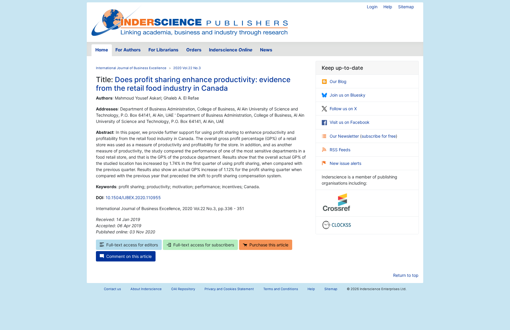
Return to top (406, 275)
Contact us (112, 289)
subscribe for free (379, 136)
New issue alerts (345, 163)
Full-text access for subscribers (203, 244)
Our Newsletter (345, 136)
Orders (194, 50)
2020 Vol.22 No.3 (187, 68)
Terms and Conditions (280, 289)
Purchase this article (268, 244)
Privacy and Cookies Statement (229, 289)
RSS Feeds (340, 149)
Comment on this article (129, 256)
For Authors (128, 50)
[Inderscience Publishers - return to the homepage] (189, 19)
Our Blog (338, 81)
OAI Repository (183, 289)
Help (387, 6)
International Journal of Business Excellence (131, 68)
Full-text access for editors (132, 244)
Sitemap (406, 6)
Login (372, 6)
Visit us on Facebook (350, 122)
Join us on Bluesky (347, 94)
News (266, 50)
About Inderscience (146, 289)
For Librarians (163, 50)
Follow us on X (343, 108)
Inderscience (230, 50)
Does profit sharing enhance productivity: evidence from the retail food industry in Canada (193, 83)
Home (101, 50)
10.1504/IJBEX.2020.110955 (133, 197)
